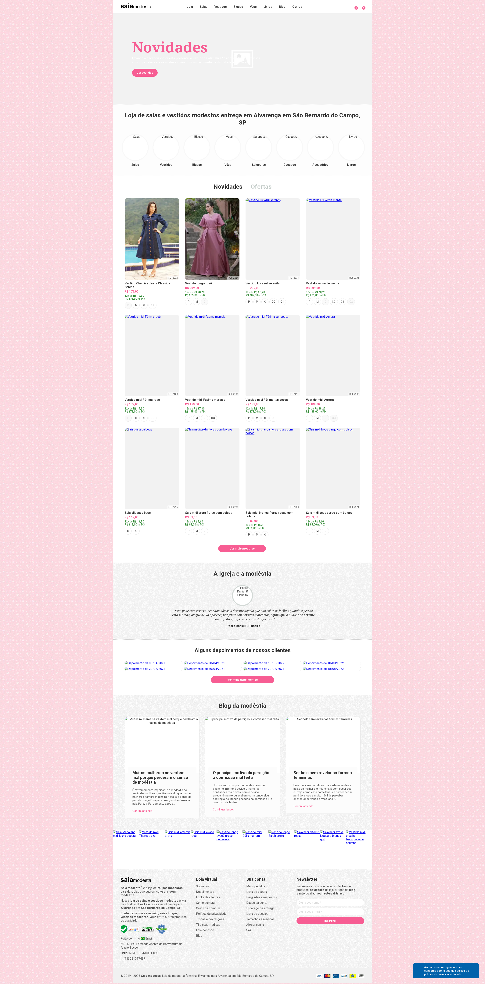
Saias (203, 7)
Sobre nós (203, 886)
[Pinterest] (330, 928)
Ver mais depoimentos (242, 679)
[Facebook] (309, 928)
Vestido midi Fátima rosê (142, 400)
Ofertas (261, 186)
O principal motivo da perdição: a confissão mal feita (241, 775)
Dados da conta (256, 903)
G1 (282, 301)
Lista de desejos (257, 913)
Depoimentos (205, 892)
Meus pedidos (255, 886)
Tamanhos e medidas (260, 919)
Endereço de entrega (260, 908)
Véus (253, 7)
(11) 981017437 (134, 958)
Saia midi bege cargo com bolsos (329, 513)
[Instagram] (323, 928)
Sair (248, 930)
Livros (268, 7)
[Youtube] (337, 928)
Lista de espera (256, 892)
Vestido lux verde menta (322, 283)
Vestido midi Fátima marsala (205, 400)
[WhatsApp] (345, 928)
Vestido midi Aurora (320, 400)
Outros (297, 7)
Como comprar (206, 903)
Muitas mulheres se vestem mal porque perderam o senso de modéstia (160, 777)
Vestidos (220, 7)
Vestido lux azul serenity (263, 283)
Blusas (238, 7)
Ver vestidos (145, 72)
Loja (190, 7)
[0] (361, 6)
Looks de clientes (208, 897)
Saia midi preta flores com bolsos (208, 513)
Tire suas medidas (208, 924)
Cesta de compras (208, 908)
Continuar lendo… (143, 811)
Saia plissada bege (138, 513)
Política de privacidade (211, 913)
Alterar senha (255, 924)
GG (152, 305)
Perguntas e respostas (261, 897)
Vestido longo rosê (198, 283)
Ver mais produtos (242, 548)
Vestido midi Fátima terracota (267, 400)
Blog (282, 7)
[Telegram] (352, 928)
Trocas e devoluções (210, 919)
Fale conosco (205, 930)
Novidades (228, 186)
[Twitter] (316, 928)
